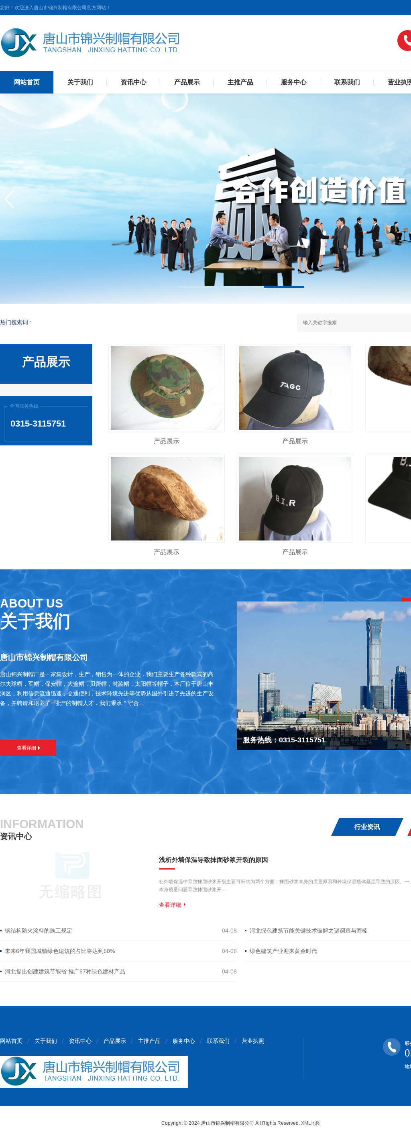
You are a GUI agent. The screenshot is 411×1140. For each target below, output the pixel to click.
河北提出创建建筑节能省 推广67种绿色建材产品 (65, 971)
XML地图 (311, 1123)
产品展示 (187, 82)
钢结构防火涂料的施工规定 (38, 930)
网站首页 (27, 82)
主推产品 (240, 82)
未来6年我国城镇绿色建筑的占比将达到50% (60, 951)
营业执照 (253, 1041)
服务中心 (294, 82)
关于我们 (80, 82)
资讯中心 (133, 82)
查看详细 (26, 748)
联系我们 (347, 82)
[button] (197, 287)
